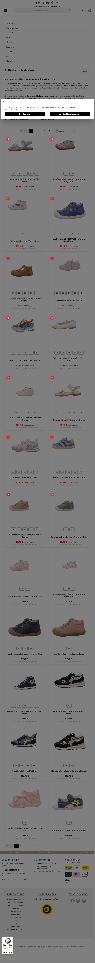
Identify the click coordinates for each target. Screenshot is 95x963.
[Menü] (11, 938)
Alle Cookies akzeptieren (69, 114)
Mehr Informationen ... (14, 110)
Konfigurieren (25, 114)
